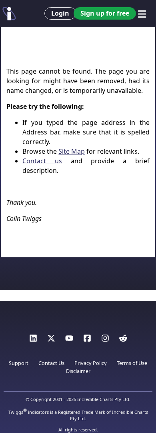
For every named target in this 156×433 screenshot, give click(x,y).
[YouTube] (69, 340)
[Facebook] (87, 340)
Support (18, 363)
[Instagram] (105, 340)
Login (60, 13)
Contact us (42, 160)
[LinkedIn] (33, 340)
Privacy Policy (90, 363)
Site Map (71, 151)
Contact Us (51, 363)
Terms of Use (132, 363)
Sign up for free (104, 13)
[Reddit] (123, 340)
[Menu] (142, 14)
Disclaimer (78, 371)
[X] (51, 340)
